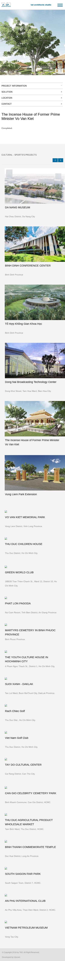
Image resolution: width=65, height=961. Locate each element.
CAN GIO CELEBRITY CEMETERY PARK (30, 793)
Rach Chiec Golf (15, 711)
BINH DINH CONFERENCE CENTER (28, 265)
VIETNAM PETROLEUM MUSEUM (26, 927)
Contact (7, 104)
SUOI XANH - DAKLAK (19, 684)
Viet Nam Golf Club (16, 737)
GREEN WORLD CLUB (19, 572)
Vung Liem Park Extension (21, 494)
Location (7, 98)
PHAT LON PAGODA (18, 603)
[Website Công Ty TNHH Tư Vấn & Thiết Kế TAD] (5, 6)
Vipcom (17, 957)
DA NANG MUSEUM (17, 207)
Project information (14, 86)
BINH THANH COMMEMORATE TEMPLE (30, 847)
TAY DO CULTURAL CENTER (23, 764)
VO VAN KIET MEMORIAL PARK (25, 517)
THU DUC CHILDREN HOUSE (23, 544)
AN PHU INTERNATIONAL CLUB (25, 900)
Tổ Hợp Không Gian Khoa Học (23, 323)
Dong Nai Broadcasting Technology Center (30, 381)
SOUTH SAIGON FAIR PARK (23, 873)
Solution (7, 92)
